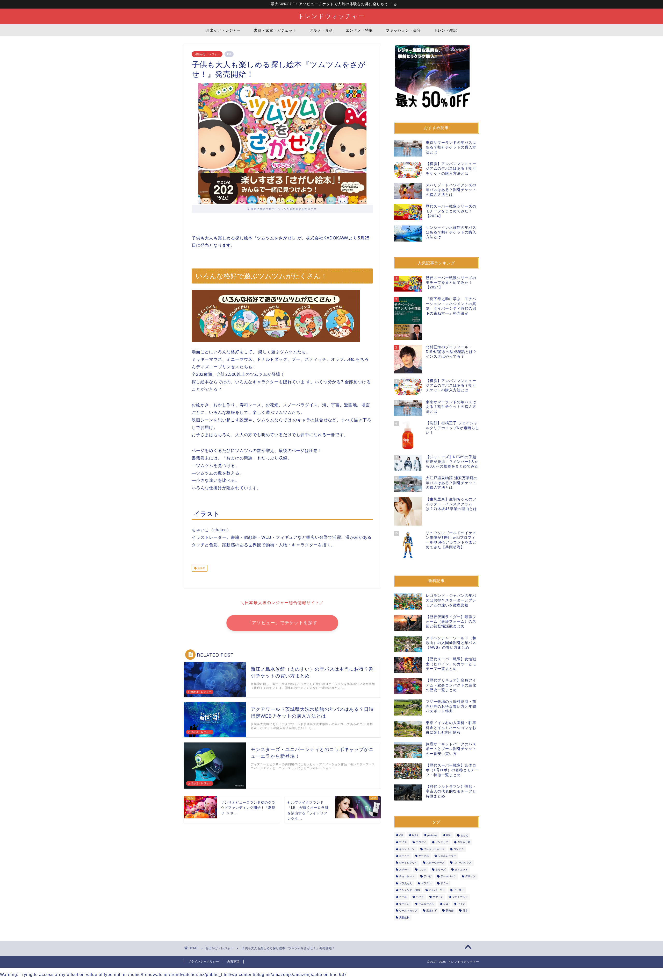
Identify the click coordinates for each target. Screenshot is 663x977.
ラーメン (404, 903)
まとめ (464, 835)
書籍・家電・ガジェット (275, 30)
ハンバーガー (436, 890)
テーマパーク (448, 876)
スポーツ (404, 869)
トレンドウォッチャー (331, 15)
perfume (432, 835)
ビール (403, 897)
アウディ (421, 842)
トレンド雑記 (445, 30)
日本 (465, 910)
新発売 (201, 568)
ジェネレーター (447, 855)
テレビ (427, 876)
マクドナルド (460, 897)
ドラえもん (405, 883)
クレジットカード (434, 849)
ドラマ (444, 883)
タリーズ (440, 869)
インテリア (441, 842)
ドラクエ (426, 883)
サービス (424, 855)
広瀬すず (431, 910)
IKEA (415, 835)
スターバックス (462, 862)
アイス (403, 842)
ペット (420, 897)
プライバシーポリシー (203, 961)
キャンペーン (407, 849)
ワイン (461, 903)
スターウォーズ (435, 862)
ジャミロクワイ (408, 862)
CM (401, 835)
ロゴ (445, 903)
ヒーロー (458, 890)
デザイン (470, 876)
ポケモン (438, 897)
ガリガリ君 (463, 842)
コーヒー (404, 855)
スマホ (422, 869)
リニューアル (426, 903)
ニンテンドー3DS (409, 890)
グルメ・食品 (321, 30)
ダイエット (461, 869)
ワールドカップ (408, 910)
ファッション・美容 (403, 30)
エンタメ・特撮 (359, 30)
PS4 (448, 835)
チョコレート (407, 876)
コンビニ (458, 849)
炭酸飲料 (404, 917)
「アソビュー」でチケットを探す (282, 623)
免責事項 (233, 961)
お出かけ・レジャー (223, 30)
